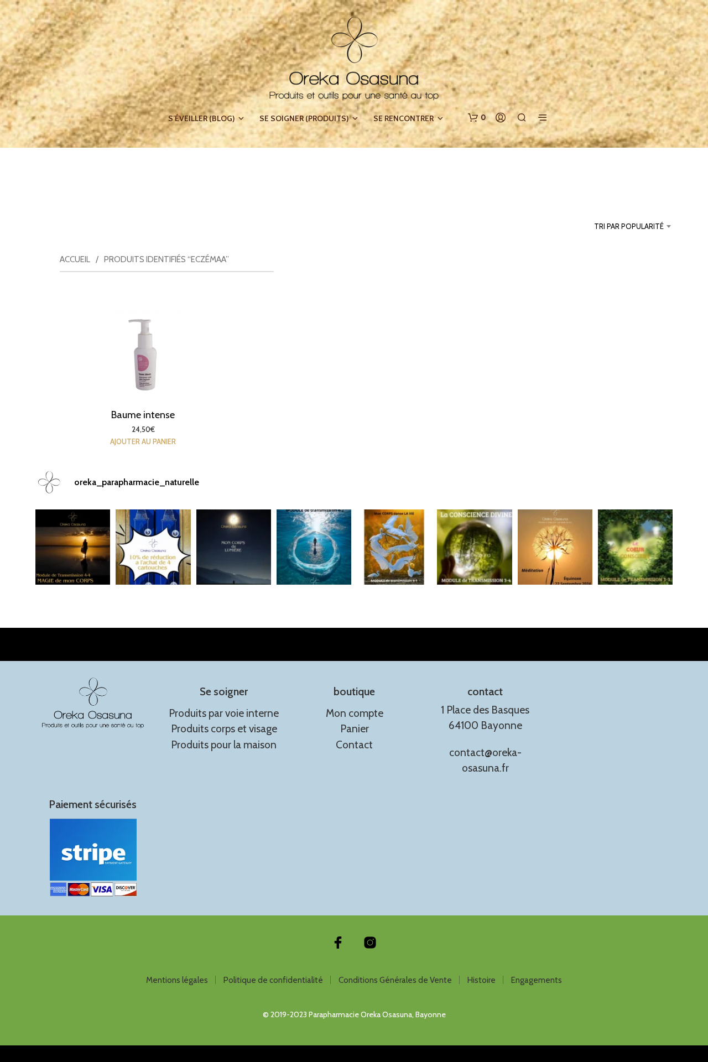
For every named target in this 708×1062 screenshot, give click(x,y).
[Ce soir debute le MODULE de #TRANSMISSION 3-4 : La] (474, 546)
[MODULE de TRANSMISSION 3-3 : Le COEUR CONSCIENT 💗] (635, 546)
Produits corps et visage (224, 728)
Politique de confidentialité (273, 980)
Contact (354, 744)
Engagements (536, 980)
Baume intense (143, 415)
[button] (477, 117)
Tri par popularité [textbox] (629, 226)
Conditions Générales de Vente (395, 980)
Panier (354, 728)
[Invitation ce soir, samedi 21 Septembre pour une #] (555, 546)
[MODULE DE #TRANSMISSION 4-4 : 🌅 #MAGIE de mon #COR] (72, 546)
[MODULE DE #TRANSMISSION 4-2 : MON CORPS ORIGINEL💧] (314, 546)
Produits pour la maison (224, 744)
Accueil (75, 259)
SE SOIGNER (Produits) (303, 118)
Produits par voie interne (224, 713)
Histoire (481, 980)
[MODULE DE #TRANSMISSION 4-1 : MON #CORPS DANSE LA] (394, 546)
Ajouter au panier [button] (143, 441)
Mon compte (354, 713)
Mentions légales (177, 980)
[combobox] (612, 226)
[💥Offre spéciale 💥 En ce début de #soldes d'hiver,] (153, 546)
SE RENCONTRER (403, 118)
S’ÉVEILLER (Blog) (201, 118)
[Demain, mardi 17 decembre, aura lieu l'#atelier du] (233, 546)
